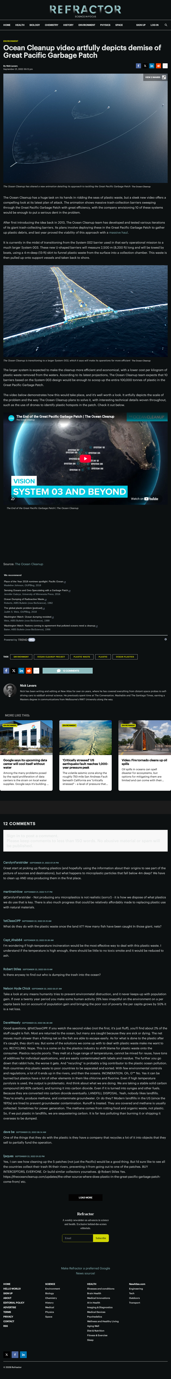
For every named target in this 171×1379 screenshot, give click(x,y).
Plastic (103, 657)
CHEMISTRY (51, 24)
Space (48, 1316)
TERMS (7, 1312)
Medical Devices (96, 1312)
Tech (131, 1293)
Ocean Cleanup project (51, 657)
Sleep (90, 1340)
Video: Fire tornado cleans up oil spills (144, 762)
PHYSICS (105, 24)
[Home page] (85, 10)
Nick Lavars (28, 685)
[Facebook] (138, 65)
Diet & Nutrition (95, 1330)
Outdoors (134, 1298)
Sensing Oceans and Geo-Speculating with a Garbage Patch (36, 590)
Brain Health (94, 1293)
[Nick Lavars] (10, 690)
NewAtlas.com (137, 1284)
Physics (49, 1312)
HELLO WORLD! (12, 1288)
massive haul (118, 232)
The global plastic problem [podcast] (23, 608)
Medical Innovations (98, 1298)
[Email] (165, 65)
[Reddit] (158, 65)
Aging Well (93, 1326)
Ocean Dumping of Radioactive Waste (24, 599)
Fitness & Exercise (97, 1335)
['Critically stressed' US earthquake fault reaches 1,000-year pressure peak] (85, 737)
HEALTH (20, 24)
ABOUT (7, 1298)
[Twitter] (145, 65)
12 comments (71, 670)
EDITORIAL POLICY (13, 1302)
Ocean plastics (125, 657)
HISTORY (68, 24)
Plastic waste (82, 657)
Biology (49, 1293)
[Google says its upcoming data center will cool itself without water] (26, 737)
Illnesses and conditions (100, 1288)
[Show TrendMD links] (165, 639)
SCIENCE (50, 1284)
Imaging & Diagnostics (100, 1307)
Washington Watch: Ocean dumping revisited (27, 616)
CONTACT (8, 1321)
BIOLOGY (35, 24)
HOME (6, 24)
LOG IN (154, 24)
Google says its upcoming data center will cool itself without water (25, 763)
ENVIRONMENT (86, 24)
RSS (5, 1326)
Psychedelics (94, 1316)
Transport (134, 1302)
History (49, 1302)
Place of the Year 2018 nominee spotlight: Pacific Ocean (33, 581)
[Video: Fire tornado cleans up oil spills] (144, 737)
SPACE (119, 24)
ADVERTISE (9, 1307)
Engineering (136, 1288)
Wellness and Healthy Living (103, 1321)
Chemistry (51, 1298)
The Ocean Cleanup (29, 564)
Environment (10, 41)
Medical (49, 1307)
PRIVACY (8, 1316)
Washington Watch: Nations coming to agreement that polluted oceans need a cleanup (49, 625)
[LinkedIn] (151, 65)
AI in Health (93, 1302)
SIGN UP (141, 24)
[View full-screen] (164, 77)
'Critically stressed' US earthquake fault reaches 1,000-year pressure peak (85, 763)
